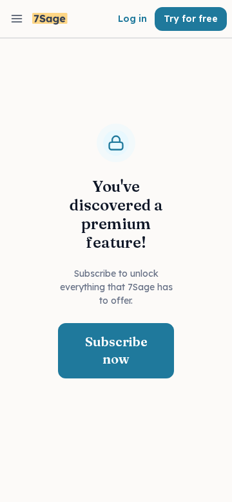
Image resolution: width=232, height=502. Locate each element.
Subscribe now (116, 350)
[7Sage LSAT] (50, 19)
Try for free (191, 18)
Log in (132, 18)
